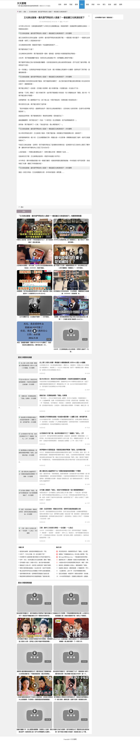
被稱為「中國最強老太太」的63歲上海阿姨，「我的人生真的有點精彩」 (80, 554)
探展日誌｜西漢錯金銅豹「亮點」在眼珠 (53, 395)
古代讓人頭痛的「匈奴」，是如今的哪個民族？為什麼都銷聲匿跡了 (62, 490)
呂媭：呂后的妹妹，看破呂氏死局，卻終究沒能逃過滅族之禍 (60, 509)
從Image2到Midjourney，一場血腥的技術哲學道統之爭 (75, 557)
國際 (120, 4)
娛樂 (65, 4)
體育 (76, 4)
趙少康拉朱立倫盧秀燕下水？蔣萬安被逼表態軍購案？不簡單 (60, 471)
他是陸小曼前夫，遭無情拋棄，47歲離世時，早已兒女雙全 (76, 568)
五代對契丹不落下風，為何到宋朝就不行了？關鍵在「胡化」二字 (62, 433)
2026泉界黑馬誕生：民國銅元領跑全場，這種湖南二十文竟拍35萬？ (79, 576)
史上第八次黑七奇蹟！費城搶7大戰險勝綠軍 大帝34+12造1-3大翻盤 (62, 362)
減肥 (115, 4)
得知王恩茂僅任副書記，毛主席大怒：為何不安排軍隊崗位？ (38, 568)
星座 (109, 4)
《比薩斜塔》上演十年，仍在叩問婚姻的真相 (72, 571)
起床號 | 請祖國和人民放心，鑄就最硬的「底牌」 (73, 565)
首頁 (59, 4)
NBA (98, 4)
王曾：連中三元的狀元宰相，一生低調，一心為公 (56, 528)
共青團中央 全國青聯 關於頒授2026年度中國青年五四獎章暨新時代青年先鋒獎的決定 (45, 557)
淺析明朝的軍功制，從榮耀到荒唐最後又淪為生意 (34, 573)
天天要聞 (21, 3)
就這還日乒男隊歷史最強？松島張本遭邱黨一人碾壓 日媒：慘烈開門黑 (63, 417)
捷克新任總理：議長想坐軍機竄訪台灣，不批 (33, 551)
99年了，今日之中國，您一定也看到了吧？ (32, 554)
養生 (104, 4)
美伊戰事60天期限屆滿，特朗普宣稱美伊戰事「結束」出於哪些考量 (62, 450)
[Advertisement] (54, 188)
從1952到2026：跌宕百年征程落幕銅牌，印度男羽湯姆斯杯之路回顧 (63, 379)
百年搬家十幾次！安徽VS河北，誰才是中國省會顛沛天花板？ (38, 562)
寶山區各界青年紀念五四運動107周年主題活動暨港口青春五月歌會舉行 (41, 571)
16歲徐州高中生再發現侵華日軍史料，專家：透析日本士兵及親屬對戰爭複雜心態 (83, 562)
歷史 (81, 4)
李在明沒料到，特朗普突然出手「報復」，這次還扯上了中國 (76, 551)
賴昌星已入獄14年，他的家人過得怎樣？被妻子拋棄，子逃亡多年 (39, 565)
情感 (70, 4)
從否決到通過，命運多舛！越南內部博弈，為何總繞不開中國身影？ (79, 573)
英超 (93, 4)
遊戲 (87, 4)
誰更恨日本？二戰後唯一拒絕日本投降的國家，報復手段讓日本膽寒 (79, 559)
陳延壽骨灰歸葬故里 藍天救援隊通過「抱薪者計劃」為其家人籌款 (39, 576)
